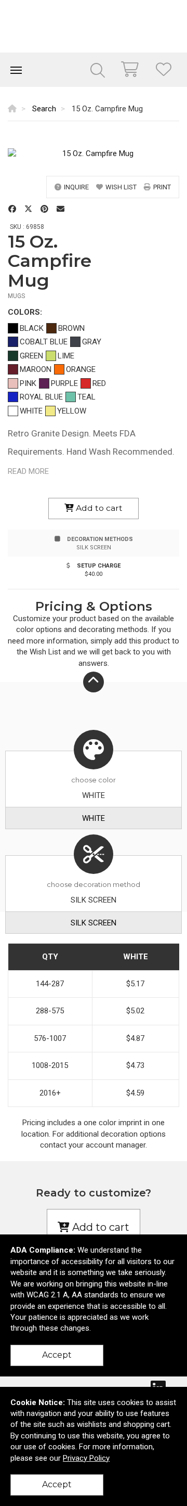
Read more (28, 471)
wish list (121, 187)
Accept (57, 1355)
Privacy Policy (86, 1458)
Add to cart (98, 508)
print (162, 187)
